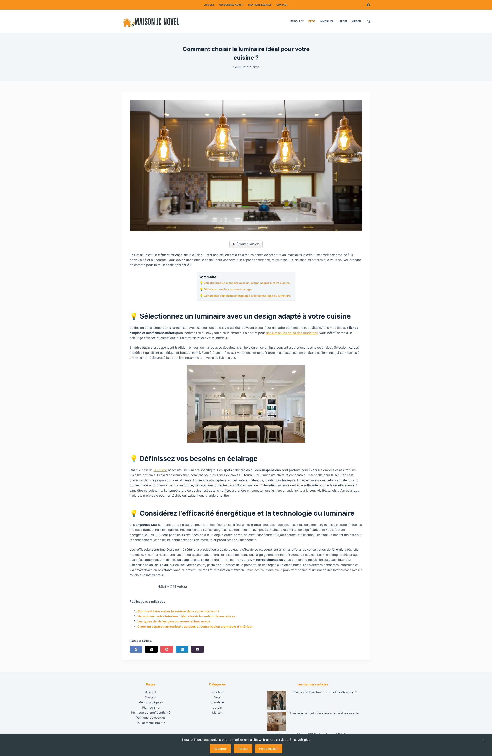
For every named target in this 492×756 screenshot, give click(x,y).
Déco (311, 21)
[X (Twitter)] (151, 649)
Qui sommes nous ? (231, 4)
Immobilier (326, 21)
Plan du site (150, 707)
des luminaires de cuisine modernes (292, 333)
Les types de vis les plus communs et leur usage (173, 621)
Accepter (220, 749)
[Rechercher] (368, 21)
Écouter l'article (247, 244)
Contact (282, 4)
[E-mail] (197, 649)
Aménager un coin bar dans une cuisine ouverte (324, 713)
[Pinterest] (166, 649)
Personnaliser (268, 749)
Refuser (243, 749)
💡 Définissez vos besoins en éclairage (226, 289)
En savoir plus (300, 740)
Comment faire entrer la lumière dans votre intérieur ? (178, 611)
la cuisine (160, 470)
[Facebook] (368, 4)
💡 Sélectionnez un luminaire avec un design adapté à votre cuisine (245, 282)
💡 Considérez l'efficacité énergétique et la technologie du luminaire (245, 295)
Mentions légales (260, 4)
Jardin (342, 21)
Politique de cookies (150, 717)
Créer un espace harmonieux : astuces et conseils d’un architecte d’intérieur (195, 626)
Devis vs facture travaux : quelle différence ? (324, 692)
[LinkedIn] (182, 649)
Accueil (209, 4)
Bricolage (297, 21)
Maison (356, 21)
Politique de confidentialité (150, 712)
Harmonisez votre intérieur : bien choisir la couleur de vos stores (186, 616)
